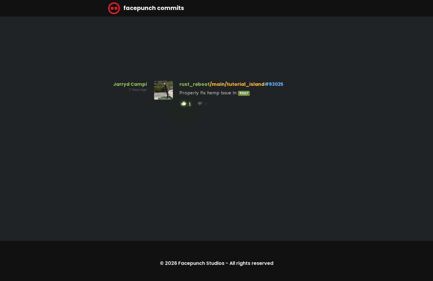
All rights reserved (251, 263)
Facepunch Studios (201, 263)
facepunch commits (153, 8)
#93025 (274, 84)
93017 (243, 93)
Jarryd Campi (130, 84)
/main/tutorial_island (237, 84)
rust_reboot (194, 84)
